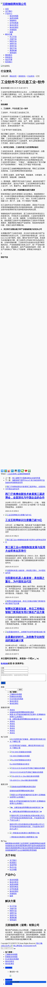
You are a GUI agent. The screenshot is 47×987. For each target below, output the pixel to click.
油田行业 (13, 43)
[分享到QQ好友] (15, 471)
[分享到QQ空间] (5, 471)
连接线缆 (13, 30)
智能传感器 (34, 848)
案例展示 (8, 55)
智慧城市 (13, 53)
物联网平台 (14, 850)
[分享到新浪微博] (9, 471)
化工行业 (13, 36)
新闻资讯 (8, 57)
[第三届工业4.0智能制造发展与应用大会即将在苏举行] (25, 542)
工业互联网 (11, 474)
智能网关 (13, 20)
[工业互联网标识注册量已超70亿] (18, 515)
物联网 (27, 474)
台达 (21, 850)
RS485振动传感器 (16, 699)
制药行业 (13, 41)
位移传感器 (18, 846)
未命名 (12, 710)
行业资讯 (30, 76)
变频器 (34, 850)
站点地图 (13, 869)
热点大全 (13, 867)
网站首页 (13, 76)
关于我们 (8, 11)
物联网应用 (27, 850)
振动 (12, 846)
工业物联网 (20, 474)
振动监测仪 (14, 27)
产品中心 (8, 13)
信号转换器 (14, 23)
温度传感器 (14, 18)
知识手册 (8, 60)
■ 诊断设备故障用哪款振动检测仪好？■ (26, 719)
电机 (38, 843)
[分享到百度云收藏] (26, 471)
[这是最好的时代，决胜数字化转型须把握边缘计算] (25, 632)
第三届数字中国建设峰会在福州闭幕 (26, 478)
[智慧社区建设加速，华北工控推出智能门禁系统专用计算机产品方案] (25, 603)
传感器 (11, 848)
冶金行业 (13, 39)
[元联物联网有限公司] (13, 4)
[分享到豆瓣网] (29, 471)
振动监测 (26, 848)
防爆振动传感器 (16, 696)
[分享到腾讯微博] (12, 471)
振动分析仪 (14, 25)
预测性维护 (27, 846)
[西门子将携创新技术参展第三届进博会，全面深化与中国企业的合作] (25, 489)
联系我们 (8, 62)
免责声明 (13, 865)
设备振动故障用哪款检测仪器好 (22, 712)
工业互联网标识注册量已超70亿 (23, 520)
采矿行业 (13, 48)
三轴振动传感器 (16, 694)
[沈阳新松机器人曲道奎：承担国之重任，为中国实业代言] (25, 573)
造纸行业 (13, 46)
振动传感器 (14, 16)
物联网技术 (18, 848)
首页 (7, 9)
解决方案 (8, 34)
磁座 (11, 32)
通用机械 (13, 50)
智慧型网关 (14, 887)
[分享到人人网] (19, 471)
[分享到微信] (22, 471)
